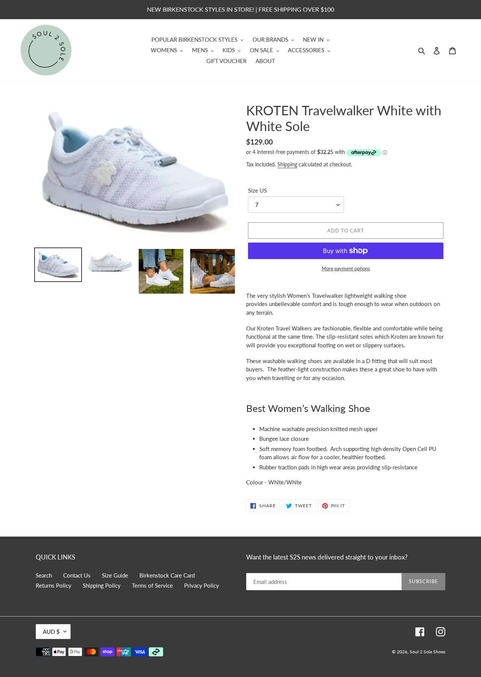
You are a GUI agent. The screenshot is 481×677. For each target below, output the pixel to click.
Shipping (287, 164)
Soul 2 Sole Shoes (427, 651)
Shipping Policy (102, 585)
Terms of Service (152, 585)
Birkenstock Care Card (167, 575)
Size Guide (115, 575)
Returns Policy (53, 585)
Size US (257, 190)
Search (44, 575)
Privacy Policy (201, 585)
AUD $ (51, 631)
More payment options (346, 268)
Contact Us (77, 575)
